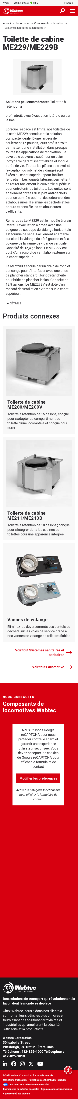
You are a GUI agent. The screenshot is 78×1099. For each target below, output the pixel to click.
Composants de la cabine (49, 23)
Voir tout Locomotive (48, 667)
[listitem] (37, 77)
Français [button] (68, 3)
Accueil (7, 23)
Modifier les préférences (38, 778)
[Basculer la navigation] (72, 11)
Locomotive (23, 23)
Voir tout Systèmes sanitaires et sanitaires (39, 652)
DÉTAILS (15, 303)
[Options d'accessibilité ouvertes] (68, 1070)
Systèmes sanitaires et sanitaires (24, 27)
